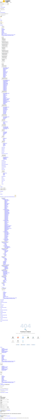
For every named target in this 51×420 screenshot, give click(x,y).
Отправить (2, 416)
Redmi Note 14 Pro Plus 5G (6, 101)
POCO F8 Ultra (5, 107)
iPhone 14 (4, 76)
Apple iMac (4, 269)
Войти (1, 400)
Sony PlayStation (5, 271)
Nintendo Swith (5, 273)
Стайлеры (4, 277)
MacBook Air (5, 158)
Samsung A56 (6, 216)
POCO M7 (6, 237)
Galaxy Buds (4, 133)
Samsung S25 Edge (5, 84)
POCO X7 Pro (5, 110)
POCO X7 (6, 235)
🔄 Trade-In (28, 344)
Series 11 (6, 244)
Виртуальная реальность (6, 272)
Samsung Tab (4, 261)
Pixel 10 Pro (6, 240)
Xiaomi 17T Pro (5, 95)
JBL (3, 135)
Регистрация (4, 397)
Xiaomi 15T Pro (5, 97)
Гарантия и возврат (4, 33)
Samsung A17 (5, 89)
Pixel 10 (4, 118)
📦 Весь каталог (23, 344)
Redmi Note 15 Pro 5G (6, 99)
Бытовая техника (4, 276)
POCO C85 (4, 113)
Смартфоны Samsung (6, 209)
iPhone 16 (4, 73)
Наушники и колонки (4, 349)
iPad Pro (6, 258)
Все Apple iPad (5, 143)
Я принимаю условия (5, 410)
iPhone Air (4, 69)
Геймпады (4, 274)
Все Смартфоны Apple (6, 67)
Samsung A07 (5, 90)
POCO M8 (4, 112)
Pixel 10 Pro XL (5, 117)
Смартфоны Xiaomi (5, 220)
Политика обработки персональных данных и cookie (8, 34)
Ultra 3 (4, 122)
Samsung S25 (6, 214)
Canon (4, 285)
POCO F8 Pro (5, 108)
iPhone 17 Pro (6, 200)
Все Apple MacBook (5, 157)
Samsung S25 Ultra (7, 212)
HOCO (4, 140)
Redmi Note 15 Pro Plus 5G (6, 98)
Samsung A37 (5, 87)
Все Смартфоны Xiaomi (6, 93)
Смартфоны (3, 198)
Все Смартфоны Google (6, 116)
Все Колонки (5, 138)
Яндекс (6, 254)
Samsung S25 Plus (5, 83)
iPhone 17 (4, 70)
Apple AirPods (5, 132)
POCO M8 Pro (5, 111)
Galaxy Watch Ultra (5, 127)
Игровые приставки (4, 270)
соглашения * (8, 410)
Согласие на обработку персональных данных (8, 35)
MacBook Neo (5, 159)
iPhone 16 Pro (5, 72)
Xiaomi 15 (4, 96)
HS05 (5, 279)
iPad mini (4, 145)
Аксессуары (4, 275)
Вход (1, 397)
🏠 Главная (17, 344)
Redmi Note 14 (5, 102)
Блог (2, 360)
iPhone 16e (4, 74)
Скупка (3, 358)
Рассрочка (3, 32)
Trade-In (3, 31)
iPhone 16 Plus (6, 204)
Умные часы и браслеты (5, 242)
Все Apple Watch (5, 121)
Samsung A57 (5, 86)
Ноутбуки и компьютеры (5, 368)
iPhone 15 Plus (6, 206)
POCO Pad (4, 263)
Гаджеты (3, 283)
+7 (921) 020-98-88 (2, 7)
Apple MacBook (5, 266)
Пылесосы (4, 281)
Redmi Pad (4, 262)
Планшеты (3, 257)
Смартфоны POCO (5, 231)
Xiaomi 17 (4, 94)
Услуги (3, 28)
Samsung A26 (6, 218)
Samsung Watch (5, 245)
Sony (4, 134)
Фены (4, 280)
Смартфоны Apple (5, 199)
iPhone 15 (6, 207)
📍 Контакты (33, 344)
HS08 (4, 174)
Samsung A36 (5, 88)
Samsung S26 (6, 211)
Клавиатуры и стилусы (6, 264)
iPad (5, 260)
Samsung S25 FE (5, 85)
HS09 (4, 173)
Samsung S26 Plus (5, 81)
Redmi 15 (4, 103)
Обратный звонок (7, 384)
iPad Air (4, 144)
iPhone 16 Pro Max (5, 71)
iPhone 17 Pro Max (5, 68)
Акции (3, 30)
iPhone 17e (6, 202)
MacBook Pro (6, 267)
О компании (3, 29)
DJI (3, 284)
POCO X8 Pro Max (7, 233)
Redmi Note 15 (5, 100)
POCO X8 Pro (5, 109)
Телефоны (3, 348)
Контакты (3, 356)
